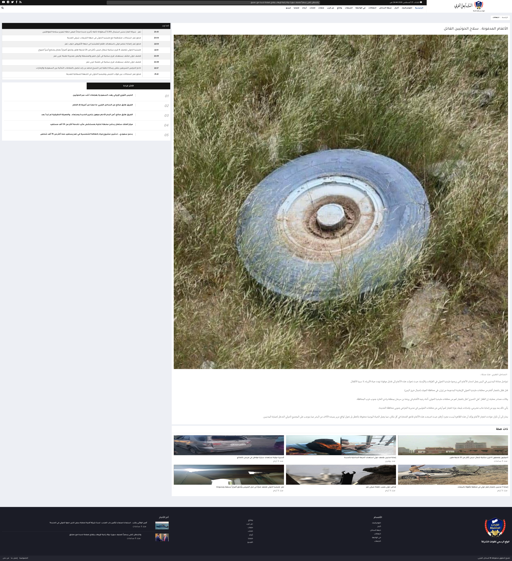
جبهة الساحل (385, 8)
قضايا (296, 8)
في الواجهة (360, 8)
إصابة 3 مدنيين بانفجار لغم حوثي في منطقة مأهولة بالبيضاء (483, 487)
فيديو (288, 8)
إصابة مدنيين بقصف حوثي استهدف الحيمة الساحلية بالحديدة (370, 458)
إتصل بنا (14, 558)
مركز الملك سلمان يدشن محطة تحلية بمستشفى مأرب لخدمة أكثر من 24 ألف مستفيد (91, 125)
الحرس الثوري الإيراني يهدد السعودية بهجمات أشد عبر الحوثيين (103, 95)
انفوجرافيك (407, 8)
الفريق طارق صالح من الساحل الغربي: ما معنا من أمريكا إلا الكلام (103, 105)
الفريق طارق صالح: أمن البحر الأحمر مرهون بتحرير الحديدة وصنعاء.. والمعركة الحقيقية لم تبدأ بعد (87, 115)
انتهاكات (372, 8)
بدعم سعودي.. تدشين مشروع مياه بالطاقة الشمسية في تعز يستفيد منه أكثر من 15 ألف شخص (86, 134)
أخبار (397, 8)
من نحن (6, 558)
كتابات (312, 8)
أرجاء (304, 8)
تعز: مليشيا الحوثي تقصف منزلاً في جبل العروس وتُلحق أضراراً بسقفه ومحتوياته (250, 487)
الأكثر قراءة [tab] (128, 86)
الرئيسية (419, 8)
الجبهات (349, 8)
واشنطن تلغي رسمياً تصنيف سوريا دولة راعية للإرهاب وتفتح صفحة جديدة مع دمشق (105, 535)
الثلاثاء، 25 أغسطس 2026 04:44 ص (405, 3)
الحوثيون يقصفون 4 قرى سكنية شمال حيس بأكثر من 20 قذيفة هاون (479, 458)
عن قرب (330, 8)
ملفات (321, 8)
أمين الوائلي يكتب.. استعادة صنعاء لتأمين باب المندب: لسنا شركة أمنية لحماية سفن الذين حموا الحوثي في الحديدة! (98, 523)
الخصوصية (23, 558)
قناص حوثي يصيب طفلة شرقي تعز (381, 487)
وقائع (339, 8)
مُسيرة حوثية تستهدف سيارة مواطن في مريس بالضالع (260, 458)
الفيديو (250, 542)
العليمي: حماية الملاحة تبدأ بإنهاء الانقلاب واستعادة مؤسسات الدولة (291, 3)
